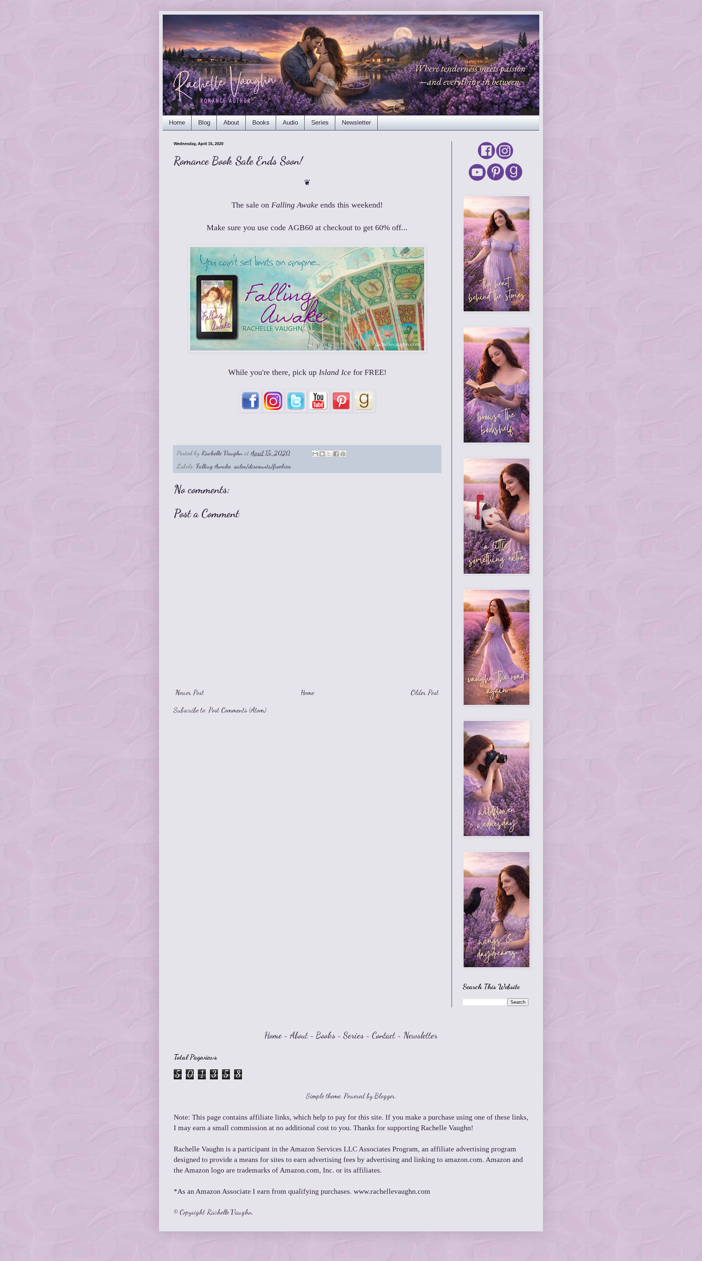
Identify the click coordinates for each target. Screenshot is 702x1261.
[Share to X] (329, 453)
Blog (204, 122)
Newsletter (356, 122)
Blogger (384, 1095)
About (231, 122)
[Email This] (315, 453)
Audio (290, 122)
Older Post (425, 692)
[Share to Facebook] (336, 453)
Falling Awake (213, 466)
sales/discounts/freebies (262, 466)
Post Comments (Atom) (237, 710)
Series (320, 122)
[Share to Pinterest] (343, 453)
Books (260, 122)
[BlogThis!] (322, 453)
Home (177, 122)
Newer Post (190, 692)
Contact (383, 1035)
